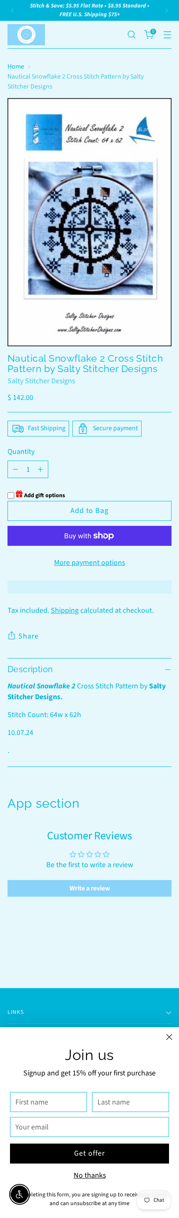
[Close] (169, 1037)
